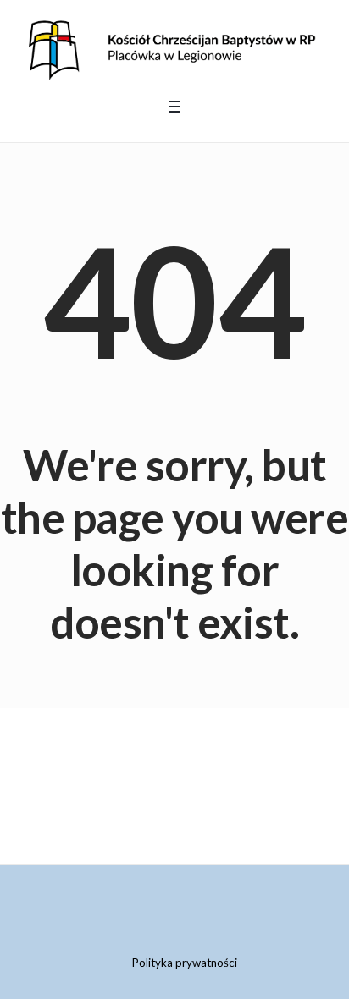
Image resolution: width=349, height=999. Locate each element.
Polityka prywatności (184, 962)
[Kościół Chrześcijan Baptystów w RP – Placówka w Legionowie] (174, 47)
